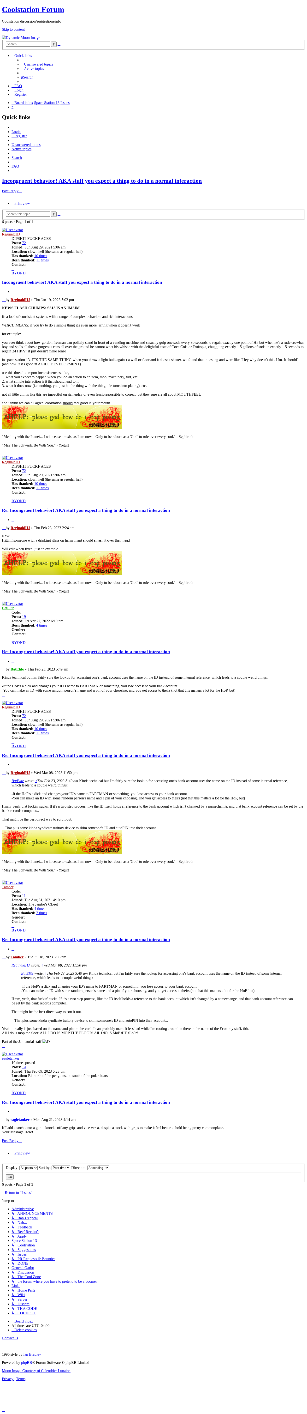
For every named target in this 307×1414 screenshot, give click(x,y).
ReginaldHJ (11, 234)
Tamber (7, 887)
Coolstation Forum (33, 9)
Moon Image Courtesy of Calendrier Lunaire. (36, 1371)
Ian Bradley (32, 1354)
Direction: (79, 1168)
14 (24, 1067)
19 (24, 617)
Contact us (10, 1338)
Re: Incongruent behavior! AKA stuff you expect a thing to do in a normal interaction (86, 510)
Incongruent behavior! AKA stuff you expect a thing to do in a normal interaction (102, 181)
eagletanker (10, 1058)
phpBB (26, 1362)
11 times (42, 260)
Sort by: (45, 1168)
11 (24, 896)
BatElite (8, 608)
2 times (41, 913)
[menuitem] (37, 64)
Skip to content (13, 29)
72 (24, 243)
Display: (12, 1168)
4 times (41, 625)
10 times (40, 256)
